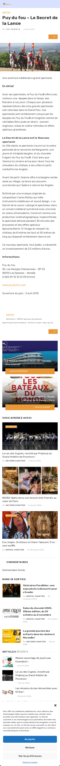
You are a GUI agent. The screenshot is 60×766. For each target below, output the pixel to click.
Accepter (30, 739)
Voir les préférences (30, 756)
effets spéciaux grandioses (30, 319)
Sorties (6, 12)
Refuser (30, 747)
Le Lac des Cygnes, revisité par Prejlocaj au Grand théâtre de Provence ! (27, 455)
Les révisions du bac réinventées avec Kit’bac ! (36, 690)
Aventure (11, 319)
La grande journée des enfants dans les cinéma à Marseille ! (39, 634)
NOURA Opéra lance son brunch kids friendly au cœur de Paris (29, 499)
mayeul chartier (15, 550)
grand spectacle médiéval (15, 323)
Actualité (11, 426)
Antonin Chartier (15, 461)
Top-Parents (13, 29)
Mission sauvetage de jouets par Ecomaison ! (33, 660)
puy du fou (48, 323)
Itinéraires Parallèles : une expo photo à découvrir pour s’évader (40, 589)
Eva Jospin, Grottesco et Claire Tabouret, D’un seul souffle (28, 544)
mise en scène (35, 323)
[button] (55, 705)
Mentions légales (30, 762)
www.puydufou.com (14, 285)
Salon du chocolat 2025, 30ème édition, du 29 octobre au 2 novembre (37, 611)
